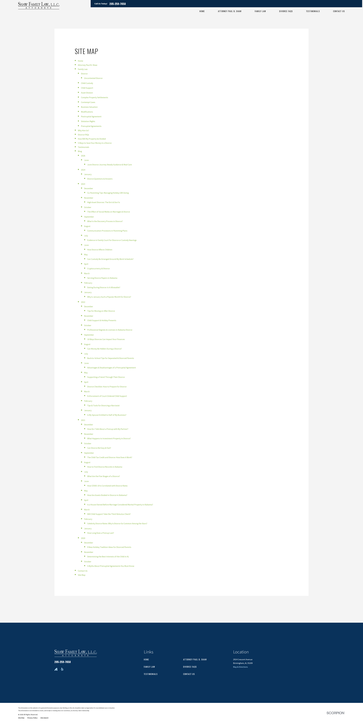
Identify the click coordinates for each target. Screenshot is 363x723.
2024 (83, 169)
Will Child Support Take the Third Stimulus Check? (109, 514)
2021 (83, 420)
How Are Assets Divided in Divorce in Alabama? (107, 495)
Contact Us (82, 570)
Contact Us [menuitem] (339, 11)
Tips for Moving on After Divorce (101, 311)
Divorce (84, 73)
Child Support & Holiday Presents (101, 320)
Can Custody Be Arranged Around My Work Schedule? (110, 259)
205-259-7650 (117, 3)
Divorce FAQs (83, 134)
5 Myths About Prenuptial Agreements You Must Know (110, 566)
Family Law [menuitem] (260, 11)
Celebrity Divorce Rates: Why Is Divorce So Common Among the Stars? (117, 523)
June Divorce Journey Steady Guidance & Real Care (109, 164)
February (88, 283)
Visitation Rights (88, 121)
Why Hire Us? (83, 130)
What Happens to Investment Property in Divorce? (109, 438)
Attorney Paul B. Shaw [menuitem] (230, 11)
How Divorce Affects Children (99, 249)
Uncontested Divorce (93, 78)
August (87, 226)
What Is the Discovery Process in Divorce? (105, 221)
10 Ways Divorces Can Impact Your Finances (106, 339)
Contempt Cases (88, 102)
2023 (83, 184)
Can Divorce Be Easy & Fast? (99, 448)
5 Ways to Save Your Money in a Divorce (95, 143)
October (87, 207)
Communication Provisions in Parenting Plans (107, 230)
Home (80, 61)
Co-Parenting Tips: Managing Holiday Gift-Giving (108, 192)
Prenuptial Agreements (91, 126)
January (88, 174)
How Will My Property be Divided (92, 138)
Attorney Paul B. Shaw (87, 65)
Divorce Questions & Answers (99, 178)
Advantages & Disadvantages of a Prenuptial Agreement (111, 367)
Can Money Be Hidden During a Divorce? (104, 348)
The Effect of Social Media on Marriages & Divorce (108, 211)
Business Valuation (89, 107)
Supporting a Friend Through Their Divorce (106, 377)
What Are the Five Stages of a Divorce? (103, 476)
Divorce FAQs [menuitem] (286, 11)
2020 (83, 538)
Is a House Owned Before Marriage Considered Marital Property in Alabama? (120, 504)
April (86, 264)
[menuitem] (21, 717)
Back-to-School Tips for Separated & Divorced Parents (110, 358)
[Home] (38, 5)
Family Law (83, 69)
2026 (83, 155)
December (88, 188)
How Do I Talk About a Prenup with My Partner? (107, 429)
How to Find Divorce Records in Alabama (104, 466)
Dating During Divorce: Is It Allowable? (103, 287)
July (86, 235)
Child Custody (87, 83)
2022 (83, 302)
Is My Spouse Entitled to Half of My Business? (106, 415)
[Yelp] (62, 669)
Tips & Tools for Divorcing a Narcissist (103, 405)
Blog (80, 151)
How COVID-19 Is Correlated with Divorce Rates (107, 485)
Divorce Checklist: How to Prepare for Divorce (106, 386)
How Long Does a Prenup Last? (100, 533)
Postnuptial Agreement (91, 116)
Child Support (87, 88)
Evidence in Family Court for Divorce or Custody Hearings (112, 240)
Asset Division (87, 92)
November (88, 198)
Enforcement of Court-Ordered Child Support (107, 396)
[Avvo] (55, 669)
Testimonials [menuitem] (313, 11)
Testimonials (83, 147)
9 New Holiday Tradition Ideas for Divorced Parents (109, 547)
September (89, 216)
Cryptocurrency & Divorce (98, 268)
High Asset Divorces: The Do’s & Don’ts (103, 202)
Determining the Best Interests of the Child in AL (108, 556)
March (87, 273)
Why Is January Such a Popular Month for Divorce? (109, 297)
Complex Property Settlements (94, 97)
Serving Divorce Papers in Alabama (102, 278)
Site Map (81, 575)
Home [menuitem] (202, 11)
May (86, 254)
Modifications (87, 111)
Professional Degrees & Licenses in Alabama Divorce (109, 329)
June (86, 160)
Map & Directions (240, 667)
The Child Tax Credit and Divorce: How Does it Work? (109, 457)
